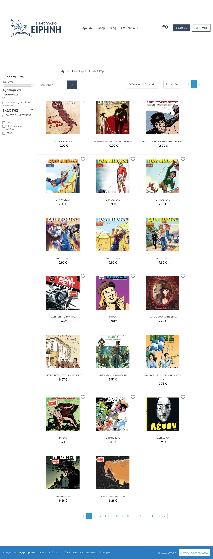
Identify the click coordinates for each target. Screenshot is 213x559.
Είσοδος (183, 27)
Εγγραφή (203, 27)
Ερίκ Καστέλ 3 (163, 258)
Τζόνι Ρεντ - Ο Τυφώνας (63, 316)
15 (158, 516)
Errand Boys (113, 437)
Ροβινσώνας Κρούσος (113, 496)
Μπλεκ (112, 316)
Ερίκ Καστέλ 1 (63, 199)
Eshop (101, 28)
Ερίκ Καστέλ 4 (63, 258)
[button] (17, 94)
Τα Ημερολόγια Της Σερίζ (163, 316)
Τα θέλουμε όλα (63, 141)
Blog (113, 28)
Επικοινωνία (129, 28)
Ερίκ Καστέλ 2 (113, 258)
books (71, 71)
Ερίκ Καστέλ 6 (113, 199)
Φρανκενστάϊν (63, 496)
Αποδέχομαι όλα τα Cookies (194, 552)
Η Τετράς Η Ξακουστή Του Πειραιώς (63, 375)
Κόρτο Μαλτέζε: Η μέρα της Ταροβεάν (163, 141)
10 (139, 516)
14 (152, 516)
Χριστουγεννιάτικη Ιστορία (113, 375)
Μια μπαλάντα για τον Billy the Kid (112, 141)
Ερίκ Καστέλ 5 (163, 199)
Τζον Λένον (162, 437)
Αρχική (87, 28)
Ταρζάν (63, 437)
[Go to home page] (62, 71)
